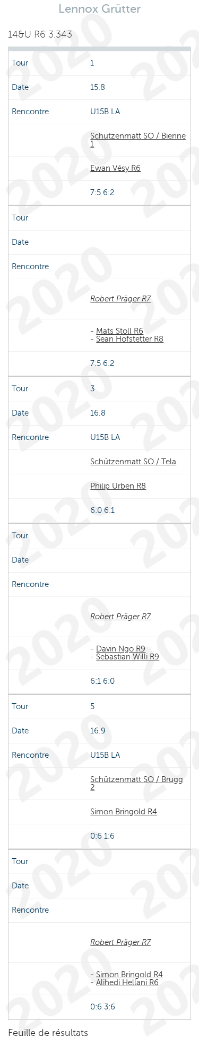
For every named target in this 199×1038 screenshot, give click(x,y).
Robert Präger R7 (120, 299)
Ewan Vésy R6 (115, 168)
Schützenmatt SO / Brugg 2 (136, 783)
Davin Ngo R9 (120, 649)
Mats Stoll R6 (119, 331)
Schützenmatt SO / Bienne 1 (138, 140)
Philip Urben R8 (118, 486)
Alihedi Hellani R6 (127, 982)
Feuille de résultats (48, 1032)
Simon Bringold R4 (123, 811)
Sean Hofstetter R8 (129, 339)
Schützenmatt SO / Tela (133, 461)
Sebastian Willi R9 (127, 657)
